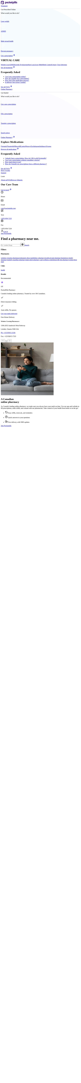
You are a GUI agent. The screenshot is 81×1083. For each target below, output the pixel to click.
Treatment (4, 6)
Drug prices (9, 770)
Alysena (48, 146)
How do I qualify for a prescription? (17, 78)
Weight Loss (5, 65)
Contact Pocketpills (11, 951)
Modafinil (8, 860)
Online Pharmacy (6, 89)
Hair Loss (31, 65)
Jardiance (42, 146)
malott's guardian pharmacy (16, 260)
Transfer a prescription (12, 767)
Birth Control (47, 65)
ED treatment (9, 677)
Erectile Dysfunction (21, 65)
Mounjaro (8, 862)
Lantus (23, 146)
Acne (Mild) (38, 65)
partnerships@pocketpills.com (33, 577)
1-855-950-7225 (6, 218)
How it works (5, 170)
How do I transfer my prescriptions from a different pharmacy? (26, 164)
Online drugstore (10, 768)
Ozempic (4, 146)
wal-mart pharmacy (54, 258)
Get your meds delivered (9, 314)
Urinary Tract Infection (59, 65)
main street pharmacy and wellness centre (39, 260)
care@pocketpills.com (8, 208)
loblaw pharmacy (39, 258)
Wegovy (28, 146)
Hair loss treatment (11, 675)
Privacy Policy (6, 1057)
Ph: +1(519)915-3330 (8, 333)
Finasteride (10, 146)
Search (27, 245)
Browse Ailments (16, 180)
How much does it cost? (13, 162)
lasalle (3, 270)
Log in (5, 231)
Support (3, 173)
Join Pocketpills (6, 233)
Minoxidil (17, 146)
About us (4, 180)
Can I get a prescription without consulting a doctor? (22, 160)
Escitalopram (35, 146)
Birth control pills (11, 679)
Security (3, 1049)
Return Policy (5, 1061)
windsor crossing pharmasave (10, 258)
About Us (8, 949)
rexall (46, 258)
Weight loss (9, 673)
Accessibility (9, 957)
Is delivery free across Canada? (15, 82)
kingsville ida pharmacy (61, 260)
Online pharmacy (11, 765)
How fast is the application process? (17, 80)
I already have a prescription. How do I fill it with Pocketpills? (25, 158)
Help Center (9, 953)
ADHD (11, 65)
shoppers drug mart (26, 258)
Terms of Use (5, 1053)
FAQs (9, 180)
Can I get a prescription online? (15, 77)
